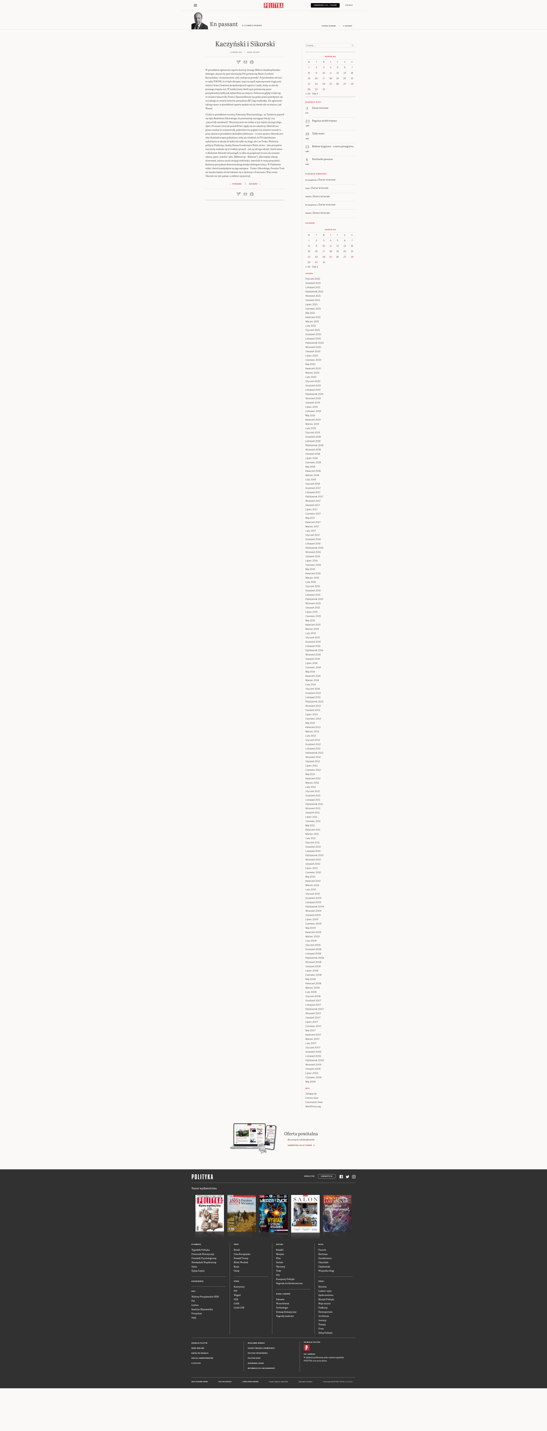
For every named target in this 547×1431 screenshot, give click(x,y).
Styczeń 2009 (313, 945)
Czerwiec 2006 (313, 1077)
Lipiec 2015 (311, 611)
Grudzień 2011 (312, 795)
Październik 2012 (314, 752)
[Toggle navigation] (195, 5)
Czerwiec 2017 (313, 513)
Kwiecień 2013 (313, 727)
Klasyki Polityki (326, 1299)
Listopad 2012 (312, 748)
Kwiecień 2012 (313, 778)
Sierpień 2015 (312, 607)
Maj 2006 (310, 1081)
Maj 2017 (310, 517)
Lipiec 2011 (311, 816)
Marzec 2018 (312, 475)
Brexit (237, 1249)
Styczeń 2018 (312, 483)
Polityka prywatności (258, 1353)
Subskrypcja (326, 1176)
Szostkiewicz (325, 1258)
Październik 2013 (314, 701)
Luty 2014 (310, 684)
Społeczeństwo (325, 1295)
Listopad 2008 (313, 953)
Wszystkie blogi (326, 1270)
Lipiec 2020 (311, 355)
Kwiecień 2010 (313, 880)
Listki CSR (239, 1307)
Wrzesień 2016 (313, 552)
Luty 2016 (310, 582)
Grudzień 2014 (313, 641)
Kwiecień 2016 (313, 573)
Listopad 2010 (313, 851)
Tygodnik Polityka (200, 1249)
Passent (322, 1249)
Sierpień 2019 (312, 402)
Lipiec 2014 (311, 663)
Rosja (236, 1266)
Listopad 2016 (313, 543)
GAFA (236, 1303)
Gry (278, 1274)
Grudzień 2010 (313, 846)
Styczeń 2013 (312, 740)
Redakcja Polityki (199, 1343)
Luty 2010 (310, 889)
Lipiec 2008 (311, 970)
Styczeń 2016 (312, 586)
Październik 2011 (314, 804)
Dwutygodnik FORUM (199, 1382)
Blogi (320, 1244)
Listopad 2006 (313, 1056)
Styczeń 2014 (312, 688)
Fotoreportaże (325, 1311)
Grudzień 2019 (313, 385)
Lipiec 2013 (311, 714)
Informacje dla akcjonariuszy (261, 1368)
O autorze (347, 26)
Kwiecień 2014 (313, 676)
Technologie (282, 1307)
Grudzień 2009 (313, 898)
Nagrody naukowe (285, 1316)
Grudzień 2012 (313, 744)
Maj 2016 (310, 569)
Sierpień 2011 (312, 812)
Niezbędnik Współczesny (203, 1262)
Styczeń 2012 (312, 791)
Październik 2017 (314, 496)
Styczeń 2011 (312, 842)
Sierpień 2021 (312, 300)
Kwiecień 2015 (313, 624)
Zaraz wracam (326, 179)
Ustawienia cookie (256, 1363)
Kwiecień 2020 (313, 368)
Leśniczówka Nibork (250, 1382)
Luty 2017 (310, 530)
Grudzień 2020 (313, 334)
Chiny (236, 1270)
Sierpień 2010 (312, 863)
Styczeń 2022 (312, 278)
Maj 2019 (310, 415)
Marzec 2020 (312, 372)
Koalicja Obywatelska (202, 1309)
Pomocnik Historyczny (202, 1254)
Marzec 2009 (312, 936)
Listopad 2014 (312, 646)
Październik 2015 (314, 599)
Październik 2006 (314, 1060)
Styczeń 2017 (312, 535)
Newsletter (309, 1176)
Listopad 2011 (312, 799)
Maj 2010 (310, 876)
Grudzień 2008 (313, 949)
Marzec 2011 (312, 834)
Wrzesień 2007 (313, 1013)
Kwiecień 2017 (313, 522)
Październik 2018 (314, 445)
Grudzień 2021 (313, 283)
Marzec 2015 (312, 629)
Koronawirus (197, 1281)
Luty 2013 (310, 735)
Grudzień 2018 (313, 436)
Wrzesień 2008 (313, 962)
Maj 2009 (310, 927)
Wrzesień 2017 (313, 500)
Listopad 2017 (312, 492)
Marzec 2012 (312, 782)
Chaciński (323, 1262)
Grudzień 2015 (313, 590)
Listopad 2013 (313, 697)
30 (316, 89)
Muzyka (280, 1254)
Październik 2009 (314, 906)
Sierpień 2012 (312, 761)
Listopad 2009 (313, 902)
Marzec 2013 (312, 731)
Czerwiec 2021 (313, 308)
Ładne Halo (284, 1382)
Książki (279, 1249)
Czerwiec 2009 (313, 923)
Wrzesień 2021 (313, 295)
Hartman (322, 1254)
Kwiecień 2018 (313, 471)
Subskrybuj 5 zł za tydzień (300, 1145)
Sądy (193, 1317)
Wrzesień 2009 (313, 910)
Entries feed (311, 1097)
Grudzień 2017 (313, 488)
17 (324, 78)
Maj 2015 (310, 620)
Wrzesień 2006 (313, 1064)
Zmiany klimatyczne (286, 1311)
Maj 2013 (310, 722)
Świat (236, 1244)
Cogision (277, 1382)
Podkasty (323, 1307)
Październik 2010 (314, 855)
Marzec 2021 (312, 321)
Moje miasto (324, 1303)
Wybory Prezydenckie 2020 (205, 1296)
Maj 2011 (310, 825)
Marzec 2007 (312, 1039)
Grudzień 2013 (313, 693)
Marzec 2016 (312, 577)
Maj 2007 (310, 1030)
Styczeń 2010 (312, 893)
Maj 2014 (310, 671)
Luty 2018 (310, 479)
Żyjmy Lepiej (197, 1270)
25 (330, 83)
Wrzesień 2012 (313, 757)
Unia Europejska (242, 1254)
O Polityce (196, 1363)
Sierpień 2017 (312, 505)
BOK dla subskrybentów (202, 1358)
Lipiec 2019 (311, 406)
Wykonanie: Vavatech (305, 1382)
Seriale (279, 1262)
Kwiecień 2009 (313, 932)
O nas (321, 1328)
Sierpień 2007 (313, 1017)
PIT (235, 1290)
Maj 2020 (310, 364)
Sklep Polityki (325, 1332)
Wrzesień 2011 (312, 808)
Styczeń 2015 (312, 637)
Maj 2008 (310, 979)
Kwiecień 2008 (313, 983)
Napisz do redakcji (199, 1353)
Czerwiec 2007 (313, 1026)
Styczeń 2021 (312, 330)
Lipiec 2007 (311, 1021)
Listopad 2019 (313, 389)
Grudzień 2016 (313, 539)
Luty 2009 (311, 940)
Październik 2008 (314, 957)
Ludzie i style (325, 1290)
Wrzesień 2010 (313, 859)
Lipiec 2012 (311, 765)
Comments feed (314, 1102)
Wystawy (280, 1266)
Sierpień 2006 (313, 1068)
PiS (193, 1300)
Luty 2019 (310, 428)
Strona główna (329, 26)
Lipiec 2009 (311, 919)
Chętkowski (324, 1266)
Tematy (322, 1324)
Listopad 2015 (312, 594)
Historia (322, 1286)
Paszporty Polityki (285, 1279)
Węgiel (237, 1295)
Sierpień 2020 (313, 351)
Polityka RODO (254, 1358)
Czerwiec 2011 (313, 821)
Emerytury (239, 1286)
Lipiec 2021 (311, 304)
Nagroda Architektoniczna (289, 1283)
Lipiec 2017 (311, 509)
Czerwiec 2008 (313, 974)
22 (309, 83)
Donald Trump (241, 1258)
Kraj (193, 1291)
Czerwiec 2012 (313, 769)
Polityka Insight (225, 1382)
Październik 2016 (314, 547)
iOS (305, 1354)
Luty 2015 (310, 633)
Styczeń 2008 (313, 996)
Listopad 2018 (313, 441)
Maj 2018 (310, 466)
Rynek (236, 1281)
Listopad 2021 (312, 287)
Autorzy (322, 1320)
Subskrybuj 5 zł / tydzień (325, 5)
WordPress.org (313, 1106)
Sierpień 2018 (312, 453)
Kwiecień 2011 (312, 829)
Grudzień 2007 (313, 1000)
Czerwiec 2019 (313, 411)
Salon (194, 1266)
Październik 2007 (314, 1009)
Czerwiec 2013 (313, 718)
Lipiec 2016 (311, 560)
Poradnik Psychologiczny (204, 1258)
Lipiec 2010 (311, 868)
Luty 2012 (310, 787)
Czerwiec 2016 (313, 564)
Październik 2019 (314, 394)
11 (331, 72)
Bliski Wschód (241, 1262)
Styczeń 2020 (312, 381)
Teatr (278, 1270)
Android (311, 1354)
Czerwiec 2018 (313, 462)
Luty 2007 (310, 1043)
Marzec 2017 (312, 526)
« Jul (307, 93)
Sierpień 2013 (312, 710)
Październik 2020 (314, 342)
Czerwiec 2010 (313, 872)
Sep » (315, 93)
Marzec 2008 (312, 987)
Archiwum (323, 1316)
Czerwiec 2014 (313, 667)
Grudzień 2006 (313, 1051)
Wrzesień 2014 (313, 654)
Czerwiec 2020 (313, 359)
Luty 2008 (311, 992)
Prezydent (196, 1313)
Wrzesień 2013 (313, 705)
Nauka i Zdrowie (283, 1294)
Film (278, 1258)
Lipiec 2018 (311, 458)
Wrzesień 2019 (313, 398)
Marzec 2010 (312, 885)
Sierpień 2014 (312, 658)
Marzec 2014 (312, 680)
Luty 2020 (310, 377)
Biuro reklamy (197, 1348)
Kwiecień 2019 (313, 419)
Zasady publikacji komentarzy (261, 1348)
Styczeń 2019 (312, 432)
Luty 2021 (310, 325)
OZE (236, 1299)
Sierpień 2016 (312, 556)
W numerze (196, 1244)
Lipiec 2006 (311, 1073)
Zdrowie (280, 1299)
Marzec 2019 (312, 424)
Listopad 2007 (313, 1004)
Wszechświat (282, 1303)
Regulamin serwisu (256, 1343)
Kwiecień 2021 (313, 317)
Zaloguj (349, 5)
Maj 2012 (310, 774)
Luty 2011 (310, 838)
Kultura (279, 1244)
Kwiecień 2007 (313, 1034)
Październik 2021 (314, 291)
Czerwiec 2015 (313, 616)
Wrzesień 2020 (313, 347)
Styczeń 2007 (312, 1047)
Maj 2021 (310, 312)
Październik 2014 (314, 650)
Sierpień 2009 (313, 915)
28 (352, 83)
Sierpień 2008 (313, 966)
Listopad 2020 (313, 338)
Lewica (195, 1305)
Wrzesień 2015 (313, 603)
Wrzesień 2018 (313, 449)
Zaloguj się (311, 1093)
